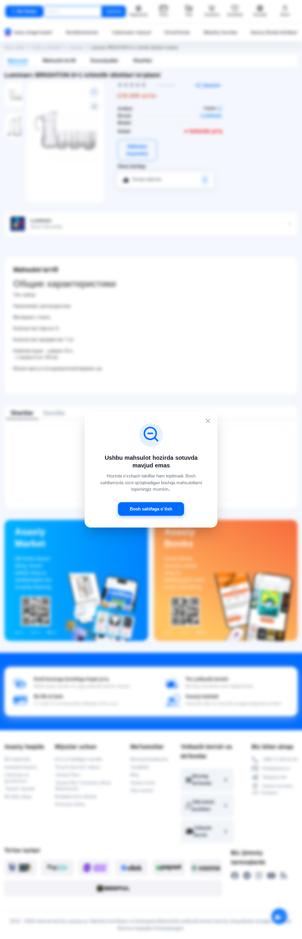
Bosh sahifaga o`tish (151, 508)
